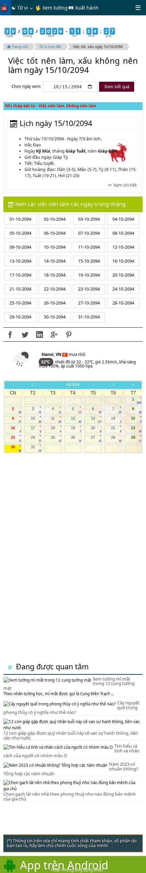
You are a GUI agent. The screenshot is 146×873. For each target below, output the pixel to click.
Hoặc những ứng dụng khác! (77, 869)
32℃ (46, 362)
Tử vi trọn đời (50, 46)
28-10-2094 (123, 303)
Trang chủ (19, 46)
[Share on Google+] (54, 334)
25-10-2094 (20, 303)
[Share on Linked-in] (39, 334)
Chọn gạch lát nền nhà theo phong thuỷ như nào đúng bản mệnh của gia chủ (69, 796)
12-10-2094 (123, 247)
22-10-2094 (55, 289)
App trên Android (64, 864)
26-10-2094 (55, 303)
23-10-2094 (89, 289)
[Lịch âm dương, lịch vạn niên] (5, 7)
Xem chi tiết (124, 185)
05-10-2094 (20, 233)
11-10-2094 (89, 247)
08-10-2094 (123, 233)
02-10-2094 (55, 219)
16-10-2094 (123, 261)
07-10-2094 (89, 233)
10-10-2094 (55, 247)
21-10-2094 (20, 289)
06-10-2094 (55, 233)
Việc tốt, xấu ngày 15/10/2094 (98, 46)
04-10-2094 (123, 219)
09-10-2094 (20, 247)
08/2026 (72, 385)
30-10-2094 (55, 317)
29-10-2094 (20, 317)
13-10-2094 (20, 261)
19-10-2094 (89, 275)
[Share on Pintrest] (68, 334)
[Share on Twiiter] (25, 334)
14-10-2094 (55, 261)
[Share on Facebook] (10, 334)
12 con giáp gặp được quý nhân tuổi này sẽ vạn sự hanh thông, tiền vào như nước (70, 735)
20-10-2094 (123, 275)
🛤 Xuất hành (83, 7)
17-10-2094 (20, 275)
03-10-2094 (89, 219)
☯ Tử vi (20, 7)
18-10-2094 (55, 275)
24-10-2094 (123, 289)
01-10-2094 (20, 219)
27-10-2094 (89, 303)
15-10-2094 (89, 261)
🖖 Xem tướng (51, 7)
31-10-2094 (89, 317)
